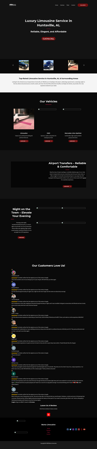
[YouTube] (84, 429)
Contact (73, 5)
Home (56, 5)
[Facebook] (68, 429)
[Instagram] (73, 429)
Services (62, 5)
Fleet (68, 5)
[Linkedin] (76, 429)
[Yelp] (82, 429)
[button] (83, 5)
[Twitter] (70, 429)
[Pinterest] (79, 429)
